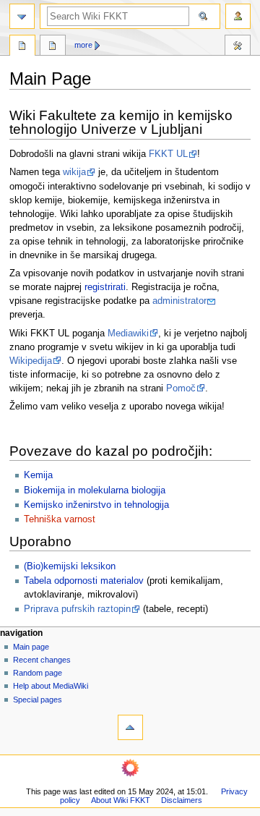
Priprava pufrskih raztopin (77, 609)
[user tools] (238, 16)
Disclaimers (181, 800)
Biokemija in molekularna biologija (94, 490)
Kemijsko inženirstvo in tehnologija (96, 505)
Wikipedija (30, 361)
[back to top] (130, 727)
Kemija (38, 475)
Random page (37, 672)
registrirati (105, 287)
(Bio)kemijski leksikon (70, 566)
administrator (179, 301)
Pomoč (181, 388)
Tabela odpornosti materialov (84, 581)
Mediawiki (128, 333)
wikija (74, 172)
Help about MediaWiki (50, 685)
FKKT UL (168, 154)
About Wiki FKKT (120, 800)
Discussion (52, 47)
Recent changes (42, 659)
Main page (31, 646)
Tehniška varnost (59, 519)
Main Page (22, 47)
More (83, 45)
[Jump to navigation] (22, 16)
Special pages (37, 699)
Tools (237, 47)
